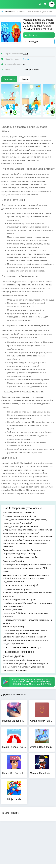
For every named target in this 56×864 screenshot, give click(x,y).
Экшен (26, 59)
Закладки (33, 41)
